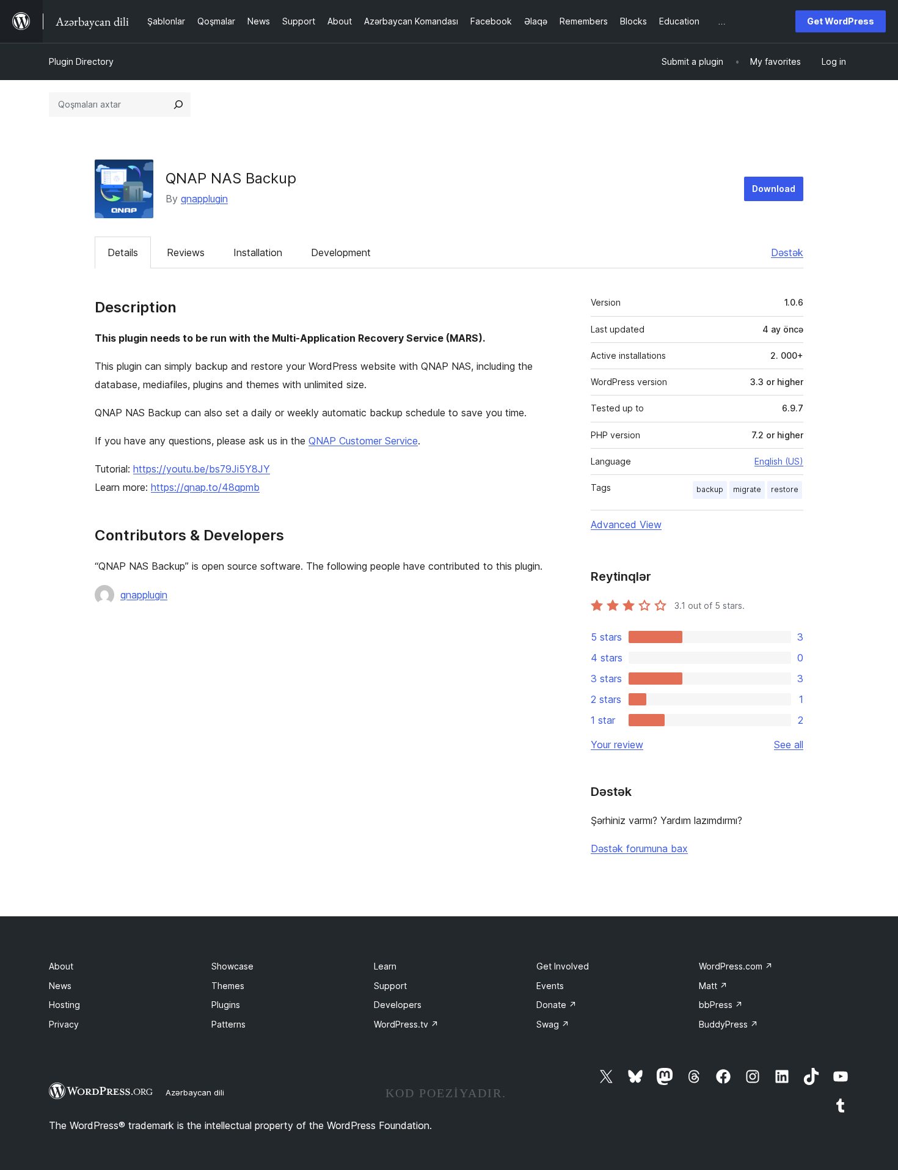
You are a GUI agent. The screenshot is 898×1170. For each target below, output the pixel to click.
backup (709, 489)
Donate (556, 1004)
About (61, 966)
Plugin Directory (81, 61)
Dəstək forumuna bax (639, 848)
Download (773, 188)
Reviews (186, 252)
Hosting (64, 1004)
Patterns (228, 1024)
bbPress (721, 1004)
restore (784, 489)
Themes (227, 986)
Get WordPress (840, 21)
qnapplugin (204, 199)
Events (550, 986)
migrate (747, 489)
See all (788, 744)
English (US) (778, 461)
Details (123, 252)
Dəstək (787, 252)
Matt (713, 986)
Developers (398, 1004)
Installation (257, 252)
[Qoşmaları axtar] (178, 104)
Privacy (64, 1024)
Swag (552, 1024)
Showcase (232, 966)
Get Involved (562, 966)
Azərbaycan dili (195, 1092)
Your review (617, 744)
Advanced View (626, 524)
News (60, 986)
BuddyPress (728, 1024)
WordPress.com (736, 966)
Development (341, 252)
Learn (385, 966)
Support (390, 986)
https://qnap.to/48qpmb (205, 487)
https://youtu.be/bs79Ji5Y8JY (201, 469)
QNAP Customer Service (363, 441)
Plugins (225, 1004)
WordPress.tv (406, 1024)
